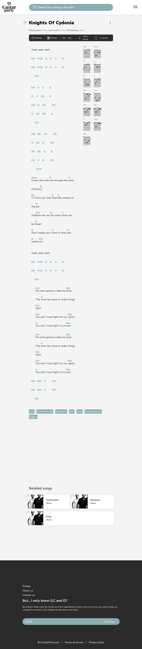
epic (72, 411)
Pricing (26, 586)
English (33, 417)
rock (32, 411)
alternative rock (45, 411)
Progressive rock (93, 411)
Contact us (28, 595)
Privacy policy (96, 642)
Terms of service (73, 642)
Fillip (48, 516)
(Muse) (49, 503)
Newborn (95, 500)
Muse (45, 30)
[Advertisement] (71, 450)
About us (27, 590)
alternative (61, 411)
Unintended (52, 500)
